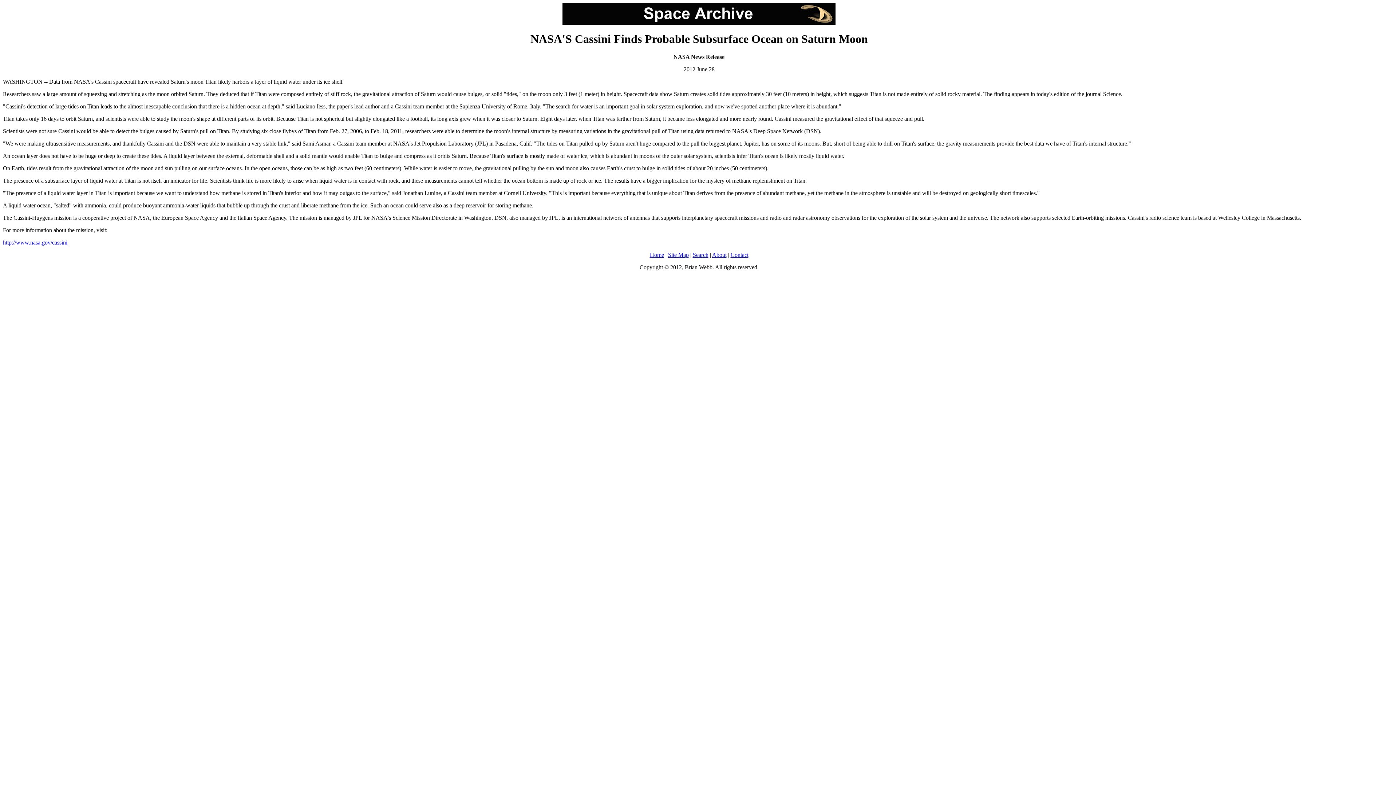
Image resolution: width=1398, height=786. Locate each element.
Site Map (678, 255)
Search (700, 255)
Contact (740, 255)
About (719, 255)
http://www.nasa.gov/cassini (35, 242)
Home (657, 255)
